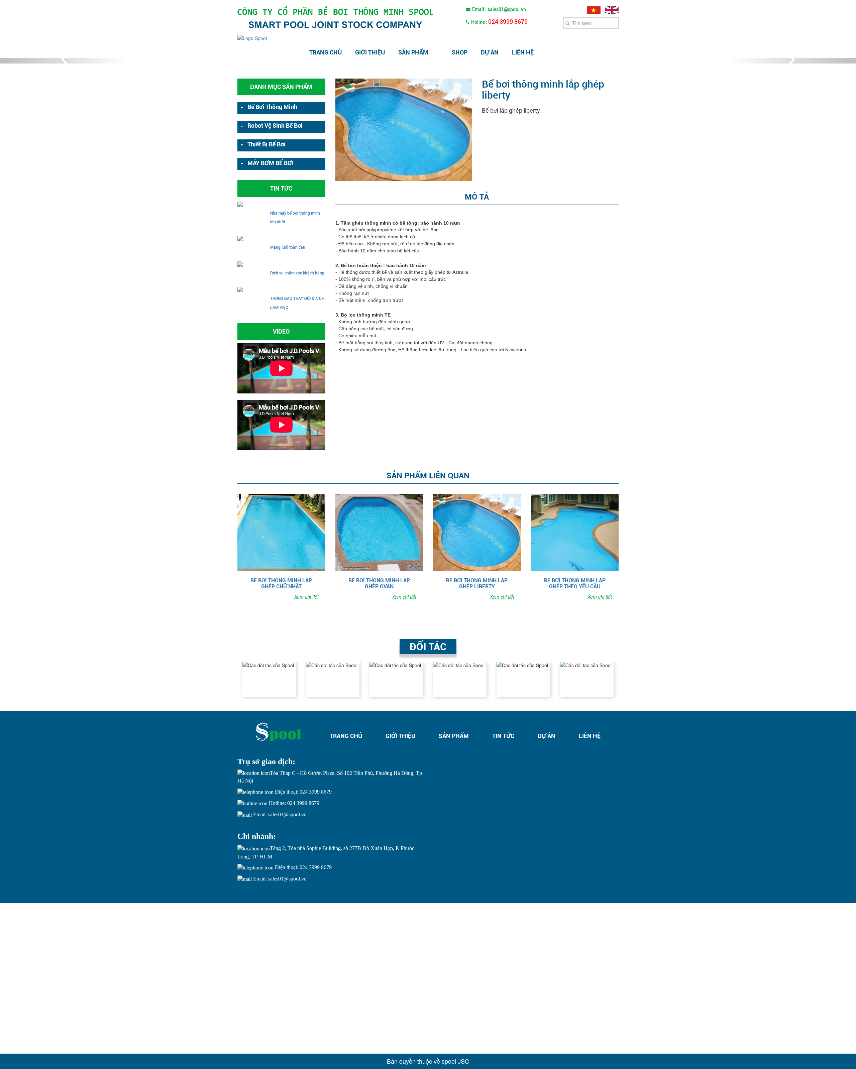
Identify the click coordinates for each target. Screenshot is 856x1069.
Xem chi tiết (306, 596)
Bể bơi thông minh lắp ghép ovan (379, 583)
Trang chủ (325, 52)
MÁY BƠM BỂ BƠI (270, 162)
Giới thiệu (370, 52)
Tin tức (503, 735)
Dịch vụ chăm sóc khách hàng (297, 273)
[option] (269, 679)
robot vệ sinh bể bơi (275, 125)
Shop (459, 52)
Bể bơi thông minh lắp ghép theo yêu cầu (575, 583)
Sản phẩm (413, 52)
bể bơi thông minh (272, 106)
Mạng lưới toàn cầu (287, 247)
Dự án (490, 52)
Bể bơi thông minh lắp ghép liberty (477, 583)
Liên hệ (523, 52)
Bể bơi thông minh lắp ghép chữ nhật (281, 583)
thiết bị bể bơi (266, 144)
